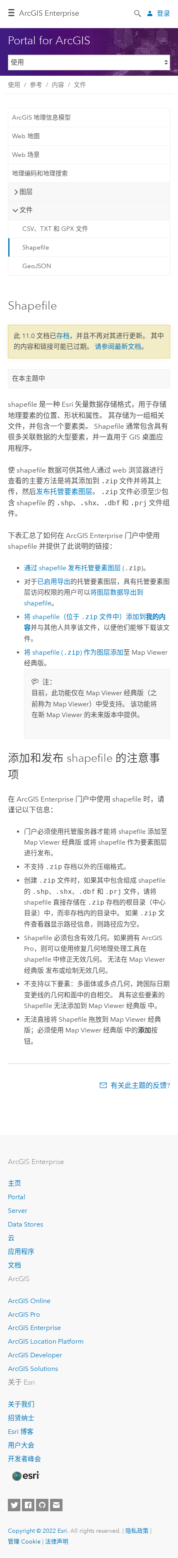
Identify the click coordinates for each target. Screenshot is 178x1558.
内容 (58, 85)
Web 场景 (26, 154)
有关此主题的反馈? (140, 1085)
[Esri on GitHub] (42, 1505)
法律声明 (56, 1541)
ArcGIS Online (29, 1301)
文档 (14, 1265)
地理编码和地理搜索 (40, 173)
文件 (80, 85)
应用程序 (21, 1252)
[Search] (138, 13)
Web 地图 (26, 136)
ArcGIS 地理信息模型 (41, 117)
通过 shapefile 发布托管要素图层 (72, 568)
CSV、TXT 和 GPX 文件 (55, 229)
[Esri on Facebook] (28, 1505)
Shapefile (35, 247)
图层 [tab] (26, 192)
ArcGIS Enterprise (49, 13)
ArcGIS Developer (35, 1355)
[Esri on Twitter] (14, 1505)
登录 (163, 13)
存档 (63, 336)
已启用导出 (53, 582)
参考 (36, 85)
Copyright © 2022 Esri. (38, 1530)
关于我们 (21, 1404)
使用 (14, 85)
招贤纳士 (21, 1418)
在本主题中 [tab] (28, 378)
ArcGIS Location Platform (46, 1341)
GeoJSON (36, 266)
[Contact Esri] (56, 1505)
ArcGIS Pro (24, 1314)
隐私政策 (137, 1530)
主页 (14, 1183)
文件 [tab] (26, 210)
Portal (16, 1197)
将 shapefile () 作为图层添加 (73, 652)
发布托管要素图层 (64, 491)
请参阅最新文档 (118, 346)
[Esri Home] (25, 1476)
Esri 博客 (21, 1432)
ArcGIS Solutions (33, 1369)
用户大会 (21, 1445)
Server (17, 1211)
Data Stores (25, 1224)
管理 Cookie (24, 1541)
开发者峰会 (24, 1459)
